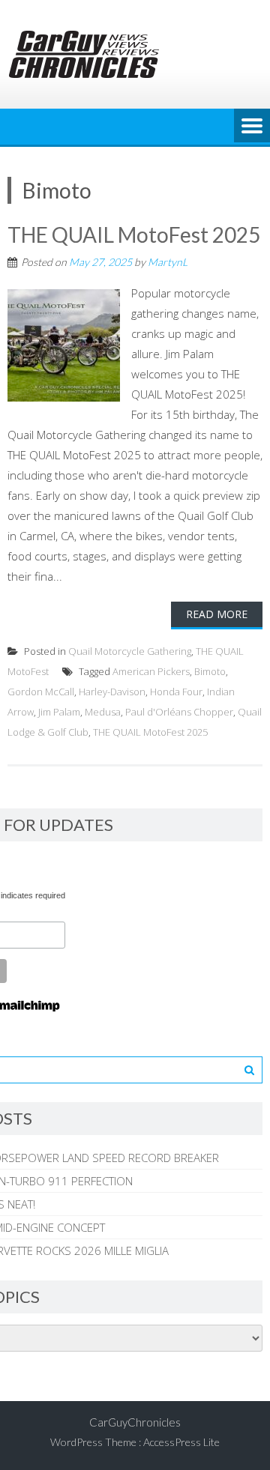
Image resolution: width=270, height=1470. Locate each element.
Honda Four (176, 691)
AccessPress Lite (181, 1442)
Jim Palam (59, 712)
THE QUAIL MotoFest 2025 (134, 234)
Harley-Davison (112, 691)
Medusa (103, 712)
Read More (217, 614)
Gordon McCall (41, 691)
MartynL (168, 261)
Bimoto (210, 671)
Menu (252, 127)
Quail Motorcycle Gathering (129, 651)
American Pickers (151, 671)
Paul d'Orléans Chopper (179, 712)
